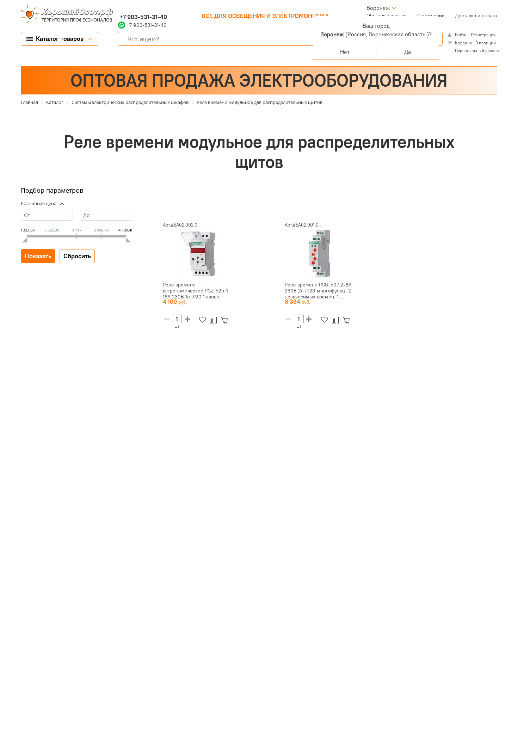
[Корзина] (225, 320)
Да (407, 51)
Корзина (463, 42)
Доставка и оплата (476, 15)
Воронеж (378, 7)
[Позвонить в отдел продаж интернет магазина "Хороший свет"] (119, 8)
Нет (345, 51)
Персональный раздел (477, 50)
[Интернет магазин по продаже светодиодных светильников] (64, 15)
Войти (461, 34)
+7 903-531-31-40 (142, 17)
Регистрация (483, 34)
